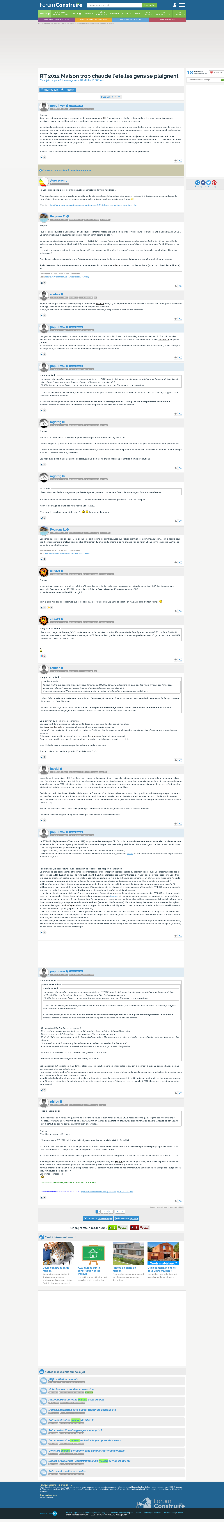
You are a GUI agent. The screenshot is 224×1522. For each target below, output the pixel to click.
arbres (95, 736)
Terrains (114, 14)
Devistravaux (147, 14)
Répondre (69, 89)
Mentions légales (101, 1513)
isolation (117, 265)
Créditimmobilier (101, 14)
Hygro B (119, 1161)
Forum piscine (167, 20)
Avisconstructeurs (163, 14)
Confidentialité (169, 1513)
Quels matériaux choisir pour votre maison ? (162, 1269)
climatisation (163, 339)
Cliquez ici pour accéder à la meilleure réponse (66, 170)
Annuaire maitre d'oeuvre (93, 20)
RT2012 (100, 303)
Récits (60, 14)
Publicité (158, 1513)
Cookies (179, 1513)
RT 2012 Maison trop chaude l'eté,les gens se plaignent (109, 76)
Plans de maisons (131, 14)
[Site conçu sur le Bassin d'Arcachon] (48, 1513)
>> (119, 97)
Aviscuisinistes (179, 14)
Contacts (68, 1513)
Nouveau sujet (50, 89)
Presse (138, 1513)
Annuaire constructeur (56, 20)
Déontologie (148, 1513)
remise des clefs (54, 727)
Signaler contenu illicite (83, 1513)
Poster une (128, 1218)
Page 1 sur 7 (107, 97)
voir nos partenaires (46, 1497)
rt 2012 (104, 118)
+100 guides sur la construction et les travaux (89, 1270)
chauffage (69, 905)
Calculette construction (119, 1513)
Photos (74, 14)
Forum (43, 14)
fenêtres (114, 896)
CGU (132, 1513)
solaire (130, 853)
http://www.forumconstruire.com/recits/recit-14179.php (67, 277)
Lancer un (99, 1218)
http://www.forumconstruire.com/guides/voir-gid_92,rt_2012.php (107, 1192)
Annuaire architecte (130, 20)
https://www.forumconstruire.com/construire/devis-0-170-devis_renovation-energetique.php (93, 205)
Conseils (88, 14)
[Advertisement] (112, 46)
